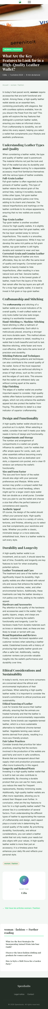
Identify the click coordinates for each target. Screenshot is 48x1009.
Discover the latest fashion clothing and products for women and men (23, 954)
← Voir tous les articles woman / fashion (21, 908)
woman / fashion (12, 50)
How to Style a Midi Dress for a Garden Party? (23, 962)
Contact (30, 994)
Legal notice (19, 994)
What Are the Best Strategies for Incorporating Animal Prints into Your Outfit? (22, 944)
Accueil (5, 85)
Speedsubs (24, 986)
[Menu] (29, 2)
